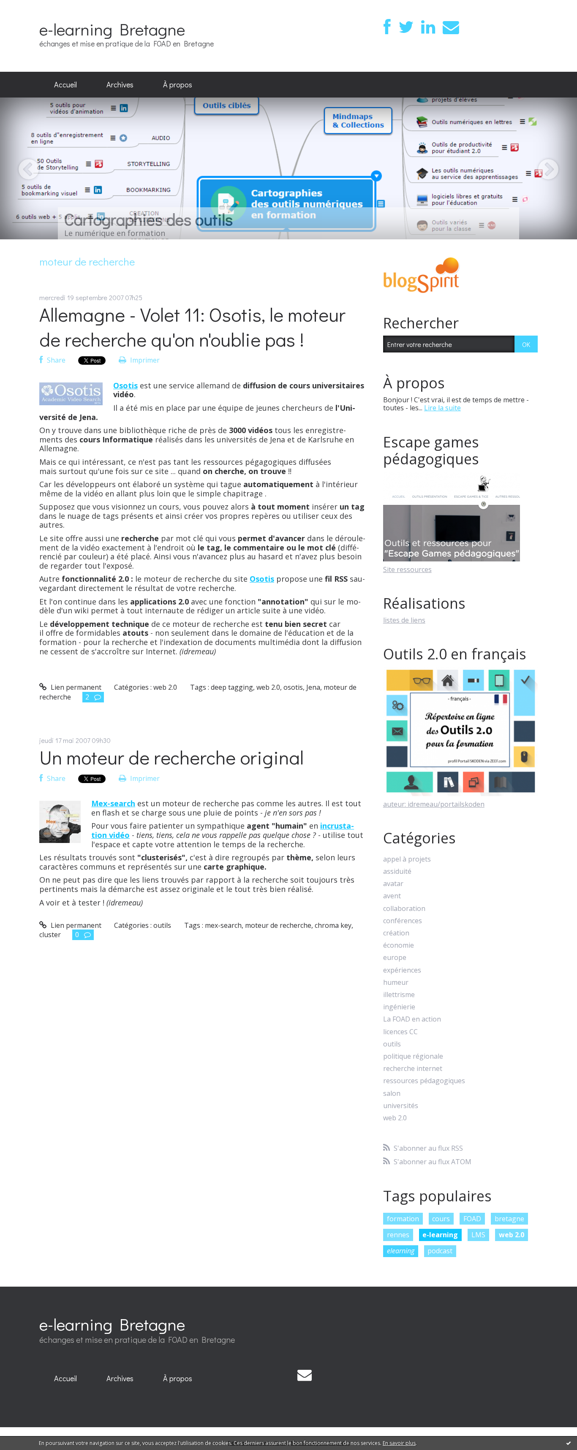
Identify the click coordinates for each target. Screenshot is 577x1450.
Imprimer (144, 360)
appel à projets (407, 859)
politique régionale (413, 1056)
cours (441, 1218)
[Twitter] (406, 27)
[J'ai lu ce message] (568, 1442)
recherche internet (412, 1069)
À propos (177, 84)
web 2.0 (165, 687)
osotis (293, 687)
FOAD (472, 1218)
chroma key (333, 925)
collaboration (404, 909)
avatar (393, 884)
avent (392, 896)
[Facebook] (387, 27)
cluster (50, 934)
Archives (119, 84)
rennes (398, 1234)
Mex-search (113, 803)
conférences (402, 921)
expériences (402, 970)
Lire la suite (442, 407)
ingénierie (399, 1007)
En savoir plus (399, 1443)
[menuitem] (65, 85)
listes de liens (404, 620)
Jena (313, 687)
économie (398, 945)
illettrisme (399, 995)
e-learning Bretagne (112, 29)
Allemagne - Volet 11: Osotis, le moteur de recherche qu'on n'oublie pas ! (192, 327)
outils (162, 925)
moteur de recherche (278, 925)
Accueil (65, 84)
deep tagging (232, 687)
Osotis (125, 385)
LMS (478, 1234)
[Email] (451, 27)
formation (403, 1218)
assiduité (397, 871)
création (396, 933)
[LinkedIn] (428, 27)
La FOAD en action (412, 1019)
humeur (395, 982)
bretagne (509, 1218)
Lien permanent (75, 687)
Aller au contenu (30, 7)
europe (394, 958)
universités (400, 1106)
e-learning (440, 1234)
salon (391, 1094)
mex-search (223, 925)
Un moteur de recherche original (171, 757)
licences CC (400, 1032)
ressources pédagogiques (424, 1081)
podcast (439, 1250)
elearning (400, 1250)
